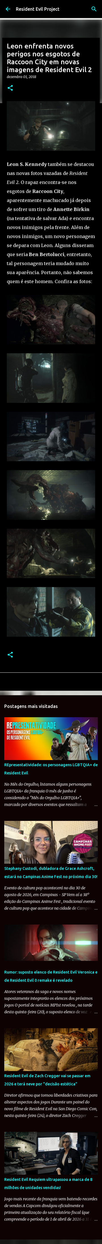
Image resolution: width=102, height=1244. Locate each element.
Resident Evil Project (38, 9)
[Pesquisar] (94, 9)
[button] (10, 88)
